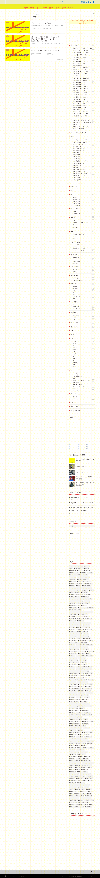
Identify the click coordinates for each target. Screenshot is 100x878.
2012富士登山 (83, 203)
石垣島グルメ (89, 778)
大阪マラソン (89, 736)
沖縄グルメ (87, 756)
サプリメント (87, 638)
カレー (83, 343)
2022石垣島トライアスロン (83, 92)
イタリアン (83, 353)
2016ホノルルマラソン (83, 175)
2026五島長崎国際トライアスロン (83, 54)
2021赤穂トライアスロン (83, 100)
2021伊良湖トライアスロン (83, 98)
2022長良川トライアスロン (83, 90)
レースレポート (74, 708)
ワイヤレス (80, 712)
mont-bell (73, 581)
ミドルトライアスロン (75, 695)
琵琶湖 (83, 773)
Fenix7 (90, 572)
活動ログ (83, 238)
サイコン (72, 638)
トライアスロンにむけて (83, 128)
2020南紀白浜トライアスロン (83, 107)
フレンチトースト (74, 679)
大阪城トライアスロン (75, 738)
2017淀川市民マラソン (83, 171)
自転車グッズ (73, 791)
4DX (71, 566)
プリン (91, 679)
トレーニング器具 (83, 664)
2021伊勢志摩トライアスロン (83, 101)
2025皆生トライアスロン (83, 59)
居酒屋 (78, 745)
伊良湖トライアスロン (75, 725)
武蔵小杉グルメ (81, 754)
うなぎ (92, 590)
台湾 (83, 378)
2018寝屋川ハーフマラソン (83, 167)
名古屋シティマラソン (87, 732)
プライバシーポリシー (11, 876)
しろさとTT (83, 598)
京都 (86, 719)
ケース (72, 633)
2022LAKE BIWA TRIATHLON (83, 88)
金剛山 (81, 800)
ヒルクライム (73, 675)
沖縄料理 (72, 758)
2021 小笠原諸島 (83, 377)
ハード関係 (83, 269)
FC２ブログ (83, 306)
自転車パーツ (83, 791)
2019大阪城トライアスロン (83, 115)
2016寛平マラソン (83, 181)
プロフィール (24, 2)
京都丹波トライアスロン (75, 721)
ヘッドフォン (73, 684)
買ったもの (83, 288)
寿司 (71, 745)
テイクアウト (73, 657)
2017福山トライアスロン (83, 124)
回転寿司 (72, 736)
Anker (87, 568)
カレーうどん (87, 627)
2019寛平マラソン (83, 162)
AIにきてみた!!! (82, 406)
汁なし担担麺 (73, 756)
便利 (84, 725)
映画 (83, 290)
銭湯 (87, 800)
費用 (82, 795)
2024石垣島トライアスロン (83, 73)
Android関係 (82, 275)
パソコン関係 (82, 267)
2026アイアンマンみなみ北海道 (83, 50)
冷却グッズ (87, 728)
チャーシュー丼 (81, 655)
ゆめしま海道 (73, 607)
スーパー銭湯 (82, 209)
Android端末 (83, 278)
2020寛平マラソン (83, 152)
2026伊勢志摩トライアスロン (83, 52)
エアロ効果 (81, 618)
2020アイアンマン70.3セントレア (83, 111)
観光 (89, 793)
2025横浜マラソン (83, 141)
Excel (83, 271)
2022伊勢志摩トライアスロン (83, 82)
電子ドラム (79, 804)
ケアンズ (79, 631)
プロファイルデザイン (83, 682)
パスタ (82, 673)
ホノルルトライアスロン (75, 688)
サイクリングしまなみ (84, 636)
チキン (89, 653)
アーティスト (83, 296)
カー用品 (72, 629)
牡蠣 (79, 771)
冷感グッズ (73, 730)
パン (83, 366)
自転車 (82, 217)
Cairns (80, 570)
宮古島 (82, 741)
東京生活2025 (81, 749)
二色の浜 (72, 717)
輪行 (82, 798)
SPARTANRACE (86, 585)
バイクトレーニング (84, 671)
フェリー (72, 677)
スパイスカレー (81, 644)
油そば (79, 758)
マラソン (82, 136)
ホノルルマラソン (88, 688)
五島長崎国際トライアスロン (76, 719)
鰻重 (77, 806)
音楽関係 (82, 312)
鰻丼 (71, 806)
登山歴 (83, 197)
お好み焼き (85, 592)
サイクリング (73, 636)
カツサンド (87, 625)
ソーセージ (91, 651)
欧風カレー (73, 754)
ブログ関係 (82, 302)
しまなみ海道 (85, 596)
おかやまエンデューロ (75, 592)
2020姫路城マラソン (83, 154)
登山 (82, 194)
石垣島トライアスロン (75, 780)
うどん (85, 590)
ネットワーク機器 (88, 666)
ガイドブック (81, 629)
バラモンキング (73, 673)
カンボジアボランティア (83, 386)
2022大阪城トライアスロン (83, 94)
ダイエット (81, 653)
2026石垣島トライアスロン (83, 58)
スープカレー (83, 651)
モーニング (80, 697)
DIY (71, 572)
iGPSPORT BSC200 (81, 465)
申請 (71, 776)
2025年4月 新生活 (82, 410)
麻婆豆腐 (88, 806)
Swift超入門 (83, 245)
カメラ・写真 (82, 323)
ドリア (79, 666)
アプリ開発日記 (82, 242)
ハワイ (83, 360)
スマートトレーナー (74, 649)
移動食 (84, 780)
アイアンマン (90, 607)
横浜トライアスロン (74, 752)
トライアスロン (82, 45)
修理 (80, 728)
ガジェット (89, 629)
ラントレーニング (74, 701)
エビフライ (89, 618)
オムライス (81, 620)
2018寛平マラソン (83, 165)
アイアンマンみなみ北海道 (76, 609)
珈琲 (85, 771)
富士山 (90, 743)
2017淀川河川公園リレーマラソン (83, 173)
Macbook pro (83, 257)
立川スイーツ (87, 784)
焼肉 (71, 769)
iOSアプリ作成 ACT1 (83, 247)
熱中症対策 (73, 771)
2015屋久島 (83, 382)
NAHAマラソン (81, 581)
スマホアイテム (84, 647)
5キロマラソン (79, 566)
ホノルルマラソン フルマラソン (76, 690)
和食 (83, 355)
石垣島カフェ (80, 778)
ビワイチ (89, 675)
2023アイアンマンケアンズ (83, 77)
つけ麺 (88, 601)
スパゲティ (89, 644)
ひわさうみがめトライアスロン (84, 603)
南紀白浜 (80, 730)
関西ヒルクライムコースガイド (83, 222)
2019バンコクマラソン (83, 156)
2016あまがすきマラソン (83, 179)
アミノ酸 (72, 616)
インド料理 (73, 618)
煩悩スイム (85, 769)
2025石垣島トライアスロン (83, 65)
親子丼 (83, 793)
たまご (72, 601)
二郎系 (80, 717)
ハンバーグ (88, 668)
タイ (83, 364)
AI (71, 568)
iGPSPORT (83, 287)
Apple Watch (83, 261)
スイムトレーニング (74, 642)
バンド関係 (83, 315)
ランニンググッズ (74, 703)
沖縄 (80, 756)
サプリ (79, 638)
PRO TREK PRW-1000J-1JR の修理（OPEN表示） (85, 483)
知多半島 (90, 776)
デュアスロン (82, 657)
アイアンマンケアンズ (75, 612)
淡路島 (72, 763)
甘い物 (83, 349)
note (89, 581)
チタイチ (72, 655)
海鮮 (71, 760)
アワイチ (80, 616)
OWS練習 (79, 583)
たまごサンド (80, 601)
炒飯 (71, 767)
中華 (83, 351)
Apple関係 (82, 254)
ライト (72, 699)
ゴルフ (82, 402)
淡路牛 (78, 763)
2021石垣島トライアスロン (83, 105)
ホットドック (73, 686)
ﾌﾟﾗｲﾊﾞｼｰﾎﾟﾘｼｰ (61, 2)
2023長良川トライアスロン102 (83, 79)
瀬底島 (78, 765)
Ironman (72, 579)
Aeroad (87, 566)
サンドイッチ (73, 640)
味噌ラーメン (73, 734)
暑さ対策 (72, 749)
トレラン (83, 662)
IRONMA (87, 577)
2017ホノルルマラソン (83, 169)
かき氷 (72, 594)
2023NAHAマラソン (83, 144)
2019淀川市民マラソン (83, 158)
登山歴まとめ (83, 199)
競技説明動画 (73, 787)
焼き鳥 (78, 767)
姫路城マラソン (73, 741)
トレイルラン (83, 660)
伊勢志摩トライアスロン (75, 723)
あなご (79, 590)
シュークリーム (82, 640)
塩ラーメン (80, 736)
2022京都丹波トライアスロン (83, 86)
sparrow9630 (74, 499)
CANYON (87, 570)
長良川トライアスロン (75, 802)
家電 (84, 743)
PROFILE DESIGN (88, 583)
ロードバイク (83, 224)
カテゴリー (48, 2)
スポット (83, 397)
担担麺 (91, 747)
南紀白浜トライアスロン (75, 732)
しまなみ (88, 594)
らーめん (81, 607)
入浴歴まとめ (83, 213)
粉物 (83, 347)
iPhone (83, 259)
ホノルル (88, 686)
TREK (81, 587)
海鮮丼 (78, 760)
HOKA (85, 574)
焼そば (84, 767)
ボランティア (73, 693)
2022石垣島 (83, 375)
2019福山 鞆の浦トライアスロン (83, 117)
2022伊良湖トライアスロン (83, 84)
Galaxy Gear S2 (83, 280)
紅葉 (87, 787)
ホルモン (88, 690)
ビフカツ (82, 675)
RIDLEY (72, 585)
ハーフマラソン (73, 671)
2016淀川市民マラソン (83, 177)
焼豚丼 (78, 769)
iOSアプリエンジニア (83, 250)
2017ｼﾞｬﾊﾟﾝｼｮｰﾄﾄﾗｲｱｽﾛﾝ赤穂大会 (83, 122)
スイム (91, 640)
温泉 (71, 765)
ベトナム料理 (89, 684)
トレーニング (73, 664)
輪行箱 (89, 798)
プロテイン (73, 682)
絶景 (71, 789)
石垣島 (72, 778)
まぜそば (84, 605)
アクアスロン (73, 614)
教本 (83, 298)
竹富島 (81, 787)
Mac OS (83, 263)
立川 (90, 780)
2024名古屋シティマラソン (83, 143)
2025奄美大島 (83, 373)
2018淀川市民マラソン (83, 164)
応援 (85, 747)
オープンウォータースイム (82, 132)
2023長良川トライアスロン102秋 (83, 75)
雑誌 (83, 294)
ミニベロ (83, 228)
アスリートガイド (83, 614)
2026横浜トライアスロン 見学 (79, 497)
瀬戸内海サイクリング (87, 765)
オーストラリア (87, 622)
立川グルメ (81, 782)
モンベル (72, 697)
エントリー (73, 620)
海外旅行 (86, 758)
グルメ (82, 339)
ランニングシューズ (85, 703)
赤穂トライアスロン (74, 798)
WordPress (83, 305)
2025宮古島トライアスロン (83, 63)
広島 (79, 747)
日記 (82, 331)
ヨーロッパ (83, 390)
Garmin (72, 574)
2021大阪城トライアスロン (83, 103)
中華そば (78, 714)
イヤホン (87, 616)
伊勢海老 (86, 723)
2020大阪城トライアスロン (83, 109)
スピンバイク (83, 226)
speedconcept (73, 587)
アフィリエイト (83, 308)
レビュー (89, 706)
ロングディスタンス (74, 710)
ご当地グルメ (80, 594)
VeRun (72, 590)
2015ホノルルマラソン (83, 183)
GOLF (79, 574)
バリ (83, 388)
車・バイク (82, 327)
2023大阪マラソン (83, 146)
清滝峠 (85, 763)
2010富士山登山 (83, 205)
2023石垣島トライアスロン (83, 81)
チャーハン (89, 655)
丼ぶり (90, 714)
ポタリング (82, 693)
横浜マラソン (84, 752)
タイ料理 (83, 362)
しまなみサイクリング (75, 596)
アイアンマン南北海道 (87, 612)
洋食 (83, 359)
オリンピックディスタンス (75, 622)
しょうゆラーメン (74, 598)
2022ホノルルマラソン (83, 148)
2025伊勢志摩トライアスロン (83, 61)
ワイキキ (72, 712)
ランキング (36, 2)
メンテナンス (85, 695)
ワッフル (88, 712)
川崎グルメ (73, 747)
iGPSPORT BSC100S (81, 471)
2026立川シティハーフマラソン (83, 139)
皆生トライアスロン (80, 776)
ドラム (83, 317)
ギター (83, 319)
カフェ (83, 345)
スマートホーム (84, 649)
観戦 (71, 795)
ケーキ (86, 631)
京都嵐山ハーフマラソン (88, 721)
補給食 (77, 793)
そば (90, 598)
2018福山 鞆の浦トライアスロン (83, 121)
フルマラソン (81, 677)
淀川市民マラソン (86, 760)
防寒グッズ (85, 802)
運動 (82, 231)
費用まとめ (89, 795)
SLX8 (78, 585)
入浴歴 (83, 211)
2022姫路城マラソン (83, 150)
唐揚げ (87, 734)
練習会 (78, 789)
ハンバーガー (80, 668)
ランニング (84, 701)
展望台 (84, 745)
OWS (72, 583)
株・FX (82, 335)
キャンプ (82, 394)
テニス (83, 236)
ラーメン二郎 (81, 706)
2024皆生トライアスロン (83, 69)
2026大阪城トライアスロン (83, 56)
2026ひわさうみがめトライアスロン (83, 48)
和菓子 (81, 734)
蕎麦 (90, 791)
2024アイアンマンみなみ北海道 (83, 67)
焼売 (90, 767)
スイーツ (84, 642)
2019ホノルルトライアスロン (83, 119)
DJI (77, 572)
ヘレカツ (81, 684)
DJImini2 (83, 572)
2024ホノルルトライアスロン (83, 71)
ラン (78, 699)
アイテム (83, 398)
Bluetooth (73, 570)
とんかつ (72, 603)
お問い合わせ (73, 2)
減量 (91, 763)
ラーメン (83, 341)
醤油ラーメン (73, 800)
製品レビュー (82, 284)
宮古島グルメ (90, 741)
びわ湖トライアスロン (75, 605)
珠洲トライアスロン (74, 773)
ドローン (82, 190)
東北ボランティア (83, 384)
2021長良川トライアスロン (83, 96)
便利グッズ (73, 728)
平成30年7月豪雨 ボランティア (83, 380)
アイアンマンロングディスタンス (83, 126)
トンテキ (72, 666)
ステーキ (72, 644)
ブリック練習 (84, 679)
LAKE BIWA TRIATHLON (83, 579)
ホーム (11, 2)
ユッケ (87, 697)
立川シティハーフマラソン (75, 784)
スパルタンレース (74, 647)
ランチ (85, 699)
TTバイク (83, 220)
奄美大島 (85, 738)
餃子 (86, 804)
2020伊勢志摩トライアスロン (83, 113)
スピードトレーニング (83, 234)
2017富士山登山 (83, 201)
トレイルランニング (82, 186)
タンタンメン (73, 653)
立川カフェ (73, 782)
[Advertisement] (82, 430)
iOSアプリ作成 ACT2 (83, 249)
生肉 (89, 773)
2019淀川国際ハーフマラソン (83, 160)
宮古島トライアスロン (75, 743)
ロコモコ (82, 708)
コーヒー (79, 633)
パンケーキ (89, 673)
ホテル (81, 686)
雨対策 (72, 804)
